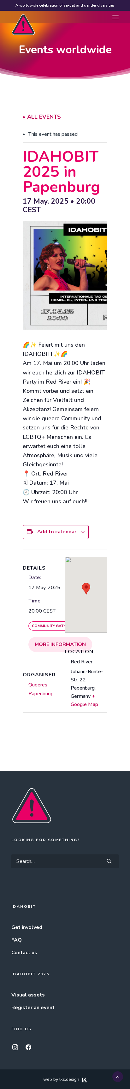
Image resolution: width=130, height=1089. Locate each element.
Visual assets (28, 994)
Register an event (33, 1007)
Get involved (26, 927)
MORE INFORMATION (60, 644)
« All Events (42, 117)
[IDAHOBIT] (23, 17)
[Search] (65, 861)
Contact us (24, 952)
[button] (115, 17)
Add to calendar (56, 531)
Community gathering (55, 625)
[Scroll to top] (117, 1076)
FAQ (16, 939)
